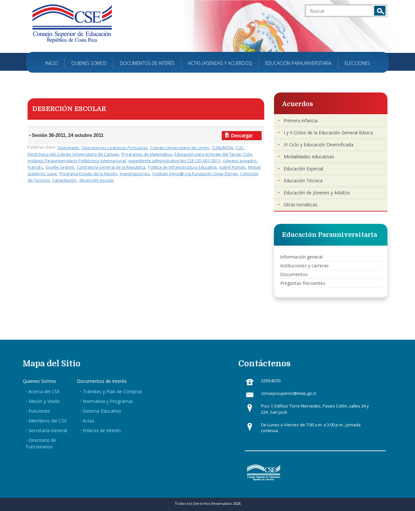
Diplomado (68, 148)
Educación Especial (303, 168)
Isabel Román (232, 167)
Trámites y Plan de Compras (112, 391)
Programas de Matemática (147, 154)
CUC (239, 148)
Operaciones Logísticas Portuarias (114, 148)
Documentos (294, 274)
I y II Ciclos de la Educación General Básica (328, 132)
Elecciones (357, 63)
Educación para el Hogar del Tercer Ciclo (213, 154)
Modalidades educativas (309, 156)
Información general (301, 257)
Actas (88, 421)
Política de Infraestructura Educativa (182, 167)
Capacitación (64, 180)
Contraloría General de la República (111, 167)
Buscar (379, 11)
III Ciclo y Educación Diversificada (318, 144)
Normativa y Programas (108, 401)
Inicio (51, 63)
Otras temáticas (300, 204)
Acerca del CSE (44, 391)
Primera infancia (301, 120)
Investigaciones (135, 173)
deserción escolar (96, 180)
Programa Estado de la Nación (88, 173)
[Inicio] (72, 23)
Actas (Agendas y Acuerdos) (220, 63)
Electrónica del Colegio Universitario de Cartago (73, 154)
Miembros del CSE (48, 421)
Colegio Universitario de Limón (179, 148)
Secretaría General (48, 430)
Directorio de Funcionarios (41, 443)
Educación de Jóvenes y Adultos (317, 192)
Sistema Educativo (102, 411)
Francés (35, 167)
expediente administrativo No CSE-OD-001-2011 (174, 161)
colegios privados (240, 161)
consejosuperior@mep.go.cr (288, 393)
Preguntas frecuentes (302, 283)
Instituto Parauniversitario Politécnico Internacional (77, 161)
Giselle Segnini (59, 167)
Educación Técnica (303, 180)
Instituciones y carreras (304, 265)
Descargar (242, 135)
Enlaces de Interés (102, 430)
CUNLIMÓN (222, 148)
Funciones (39, 411)
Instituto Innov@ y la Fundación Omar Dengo (195, 173)
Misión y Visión (44, 401)
